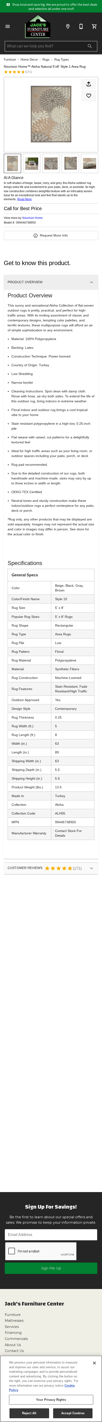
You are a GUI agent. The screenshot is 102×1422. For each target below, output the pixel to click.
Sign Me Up (51, 1268)
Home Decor (29, 59)
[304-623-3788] (81, 26)
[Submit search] (90, 46)
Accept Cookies (72, 1413)
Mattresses (14, 1320)
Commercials (16, 1339)
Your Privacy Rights (51, 1399)
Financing (13, 1333)
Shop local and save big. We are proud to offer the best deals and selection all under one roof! (54, 6)
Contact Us (14, 1351)
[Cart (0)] (94, 26)
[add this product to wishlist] (88, 95)
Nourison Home (32, 218)
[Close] (94, 1363)
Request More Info (54, 235)
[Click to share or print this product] (88, 84)
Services (12, 1327)
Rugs (46, 59)
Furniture (10, 59)
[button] (7, 26)
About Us (13, 1345)
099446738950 (26, 222)
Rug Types (61, 59)
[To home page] (37, 26)
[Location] (68, 26)
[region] (51, 1388)
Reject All (29, 1413)
